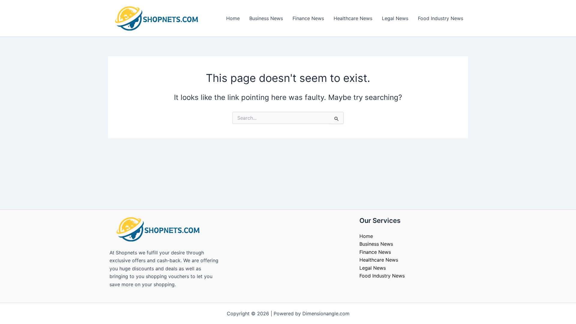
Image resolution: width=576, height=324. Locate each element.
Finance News (308, 18)
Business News (266, 18)
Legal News (395, 18)
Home (233, 18)
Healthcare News (353, 18)
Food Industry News (440, 18)
